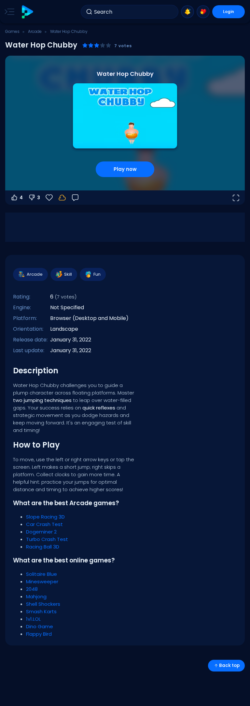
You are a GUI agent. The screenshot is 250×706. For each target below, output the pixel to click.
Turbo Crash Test (47, 539)
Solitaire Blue (41, 574)
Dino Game (39, 626)
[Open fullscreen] (236, 197)
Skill (68, 274)
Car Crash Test (44, 524)
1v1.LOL (33, 619)
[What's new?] (187, 11)
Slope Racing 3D (45, 516)
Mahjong (36, 596)
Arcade (35, 31)
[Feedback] (75, 197)
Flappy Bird (39, 633)
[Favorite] (203, 11)
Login (228, 11)
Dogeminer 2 (41, 531)
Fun (97, 274)
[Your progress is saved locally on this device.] (62, 197)
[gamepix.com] (27, 12)
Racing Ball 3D (42, 546)
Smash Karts (41, 611)
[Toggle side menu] (8, 12)
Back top (229, 665)
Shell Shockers (43, 604)
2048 (32, 589)
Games (12, 31)
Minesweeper (42, 581)
